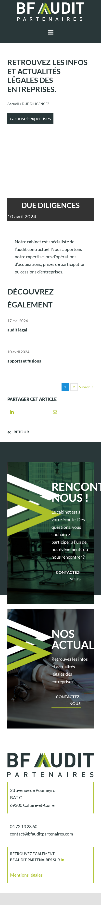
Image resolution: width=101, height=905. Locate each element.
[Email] (54, 412)
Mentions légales (26, 875)
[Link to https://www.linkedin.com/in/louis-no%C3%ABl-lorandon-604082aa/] (62, 860)
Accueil (13, 104)
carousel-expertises (30, 118)
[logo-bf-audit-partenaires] (50, 4)
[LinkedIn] (11, 412)
